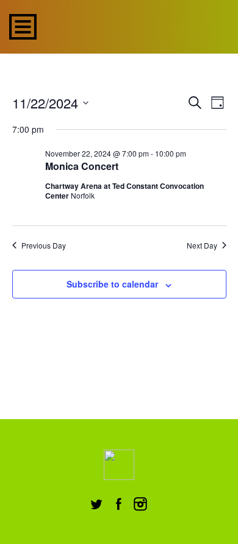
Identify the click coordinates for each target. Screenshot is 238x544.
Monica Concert (81, 166)
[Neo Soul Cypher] (134, 25)
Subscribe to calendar (112, 284)
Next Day (202, 245)
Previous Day (43, 245)
